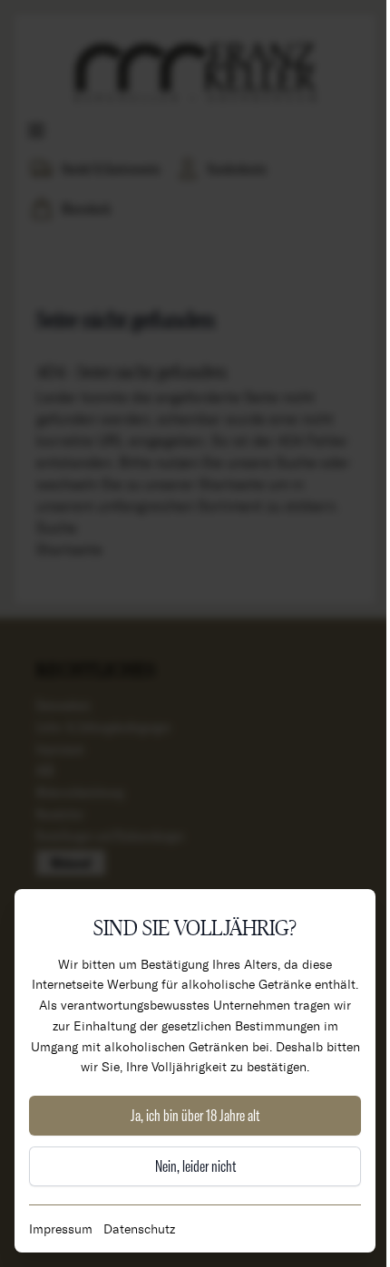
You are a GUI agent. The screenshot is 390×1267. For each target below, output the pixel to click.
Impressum (61, 1228)
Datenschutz (139, 1228)
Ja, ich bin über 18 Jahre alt (195, 1115)
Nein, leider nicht (195, 1166)
